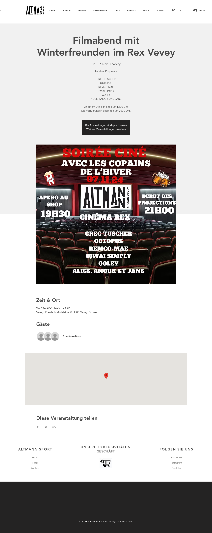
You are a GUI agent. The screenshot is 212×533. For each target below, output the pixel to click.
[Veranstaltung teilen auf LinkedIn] (54, 427)
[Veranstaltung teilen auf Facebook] (37, 427)
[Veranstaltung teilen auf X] (46, 427)
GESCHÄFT (106, 449)
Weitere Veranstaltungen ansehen (106, 129)
